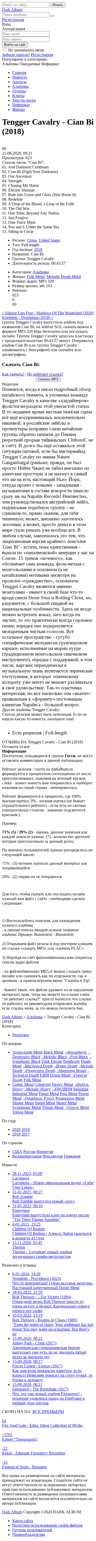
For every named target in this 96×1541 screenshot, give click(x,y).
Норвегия (44, 1151)
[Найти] (52, 16)
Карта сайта (22, 1520)
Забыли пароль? (16, 54)
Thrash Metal (52, 1107)
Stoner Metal (66, 1103)
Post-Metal (68, 1093)
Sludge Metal (23, 1103)
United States (49, 240)
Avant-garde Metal (27, 1052)
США (17, 1151)
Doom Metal (60, 1075)
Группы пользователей (32, 1530)
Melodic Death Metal (64, 276)
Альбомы (20, 86)
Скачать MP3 (48, 379)
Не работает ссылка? (45, 374)
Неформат (21, 105)
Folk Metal (36, 276)
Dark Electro (51, 1061)
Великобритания (26, 1156)
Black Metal (53, 1052)
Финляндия (52, 1156)
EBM (44, 1075)
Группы (19, 91)
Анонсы (19, 82)
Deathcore (71, 1061)
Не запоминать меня (26, 50)
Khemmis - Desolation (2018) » (27, 317)
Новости (19, 77)
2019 (26, 1129)
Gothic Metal (23, 1084)
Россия (29, 1151)
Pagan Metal (49, 1093)
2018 (38, 249)
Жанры (18, 109)
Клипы (18, 95)
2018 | (79, 733)
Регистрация (13, 19)
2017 (26, 1134)
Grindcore (43, 1084)
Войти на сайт (15, 45)
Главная (19, 72)
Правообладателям (28, 1534)
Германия (72, 1156)
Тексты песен (24, 100)
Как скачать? (13, 374)
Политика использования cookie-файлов (47, 1525)
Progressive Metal (70, 1098)
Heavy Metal (62, 1084)
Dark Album (12, 1512)
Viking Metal (23, 1112)
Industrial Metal (25, 1093)
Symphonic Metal (26, 1107)
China (32, 240)
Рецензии (20, 1035)
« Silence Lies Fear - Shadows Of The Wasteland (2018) (47, 313)
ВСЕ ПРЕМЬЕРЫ (48, 1411)
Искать (57, 5)
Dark (12, 9)
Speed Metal (45, 1103)
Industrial (80, 1089)
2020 (16, 1129)
